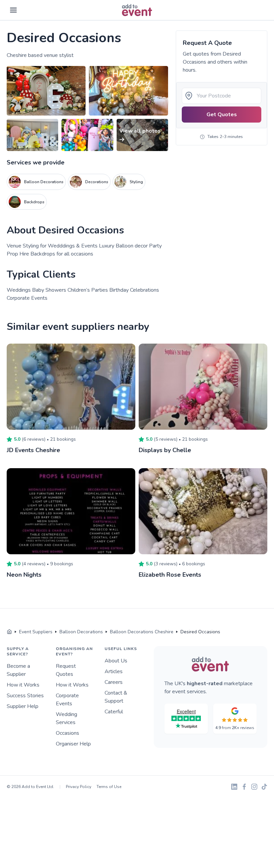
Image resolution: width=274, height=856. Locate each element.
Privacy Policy (78, 786)
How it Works (23, 685)
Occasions (67, 733)
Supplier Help (22, 706)
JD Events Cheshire (33, 450)
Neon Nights (24, 575)
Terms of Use (109, 786)
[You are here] (9, 632)
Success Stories (25, 695)
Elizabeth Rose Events (170, 575)
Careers (114, 682)
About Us (116, 660)
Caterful (114, 711)
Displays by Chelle (165, 450)
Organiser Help (73, 743)
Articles (114, 671)
